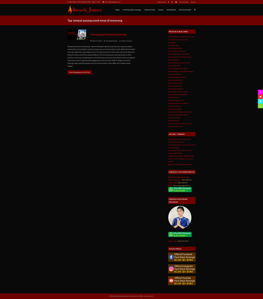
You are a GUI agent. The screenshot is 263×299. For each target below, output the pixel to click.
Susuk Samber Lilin (174, 66)
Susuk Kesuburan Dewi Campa (178, 92)
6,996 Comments (126, 41)
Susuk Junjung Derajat (175, 86)
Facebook (168, 2)
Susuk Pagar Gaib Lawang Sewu (178, 103)
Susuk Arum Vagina (174, 118)
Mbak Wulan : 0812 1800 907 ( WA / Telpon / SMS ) (84, 2)
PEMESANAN (171, 10)
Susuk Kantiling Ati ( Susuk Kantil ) (179, 63)
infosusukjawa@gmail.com (112, 2)
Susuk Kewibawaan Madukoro (177, 94)
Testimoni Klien (149, 10)
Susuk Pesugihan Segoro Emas (178, 68)
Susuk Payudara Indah (175, 126)
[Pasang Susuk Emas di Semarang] (76, 34)
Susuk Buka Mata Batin (175, 80)
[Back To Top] (257, 293)
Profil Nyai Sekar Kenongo (132, 10)
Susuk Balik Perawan (174, 74)
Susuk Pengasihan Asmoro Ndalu (178, 54)
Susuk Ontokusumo (174, 106)
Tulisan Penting (183, 2)
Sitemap (193, 2)
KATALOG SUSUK (185, 10)
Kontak (160, 10)
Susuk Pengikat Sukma (175, 48)
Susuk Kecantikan (174, 60)
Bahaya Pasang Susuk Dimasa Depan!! (180, 164)
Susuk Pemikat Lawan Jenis (177, 51)
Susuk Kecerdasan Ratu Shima (177, 115)
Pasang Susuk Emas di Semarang (108, 34)
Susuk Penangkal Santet (176, 100)
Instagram (172, 2)
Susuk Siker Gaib (173, 97)
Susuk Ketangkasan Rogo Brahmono (180, 123)
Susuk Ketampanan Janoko (177, 77)
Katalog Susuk (161, 2)
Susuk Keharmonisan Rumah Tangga (179, 57)
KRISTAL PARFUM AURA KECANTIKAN (181, 37)
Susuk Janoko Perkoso (175, 83)
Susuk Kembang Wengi (175, 89)
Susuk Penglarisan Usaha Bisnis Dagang (180, 71)
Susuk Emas (172, 42)
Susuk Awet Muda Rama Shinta (178, 39)
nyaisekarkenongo (112, 41)
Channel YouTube (176, 2)
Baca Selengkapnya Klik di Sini (79, 72)
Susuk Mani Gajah (173, 120)
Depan (117, 10)
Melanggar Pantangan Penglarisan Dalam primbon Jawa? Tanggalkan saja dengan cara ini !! (181, 158)
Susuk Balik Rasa (173, 45)
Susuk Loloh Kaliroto (175, 109)
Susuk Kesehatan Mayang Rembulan (179, 112)
